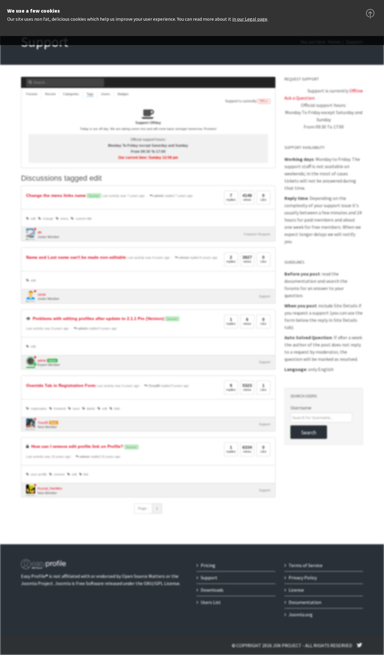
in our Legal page (249, 19)
